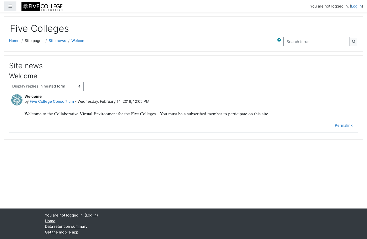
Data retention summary (66, 226)
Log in (356, 6)
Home (14, 40)
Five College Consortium (52, 101)
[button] (280, 41)
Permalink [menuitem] (344, 125)
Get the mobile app (61, 232)
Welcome (79, 40)
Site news (57, 40)
